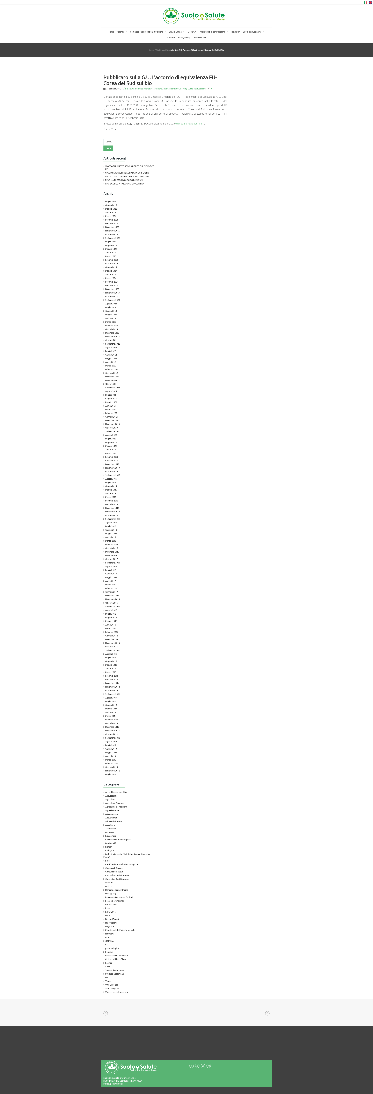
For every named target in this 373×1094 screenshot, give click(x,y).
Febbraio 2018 (111, 544)
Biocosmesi (110, 836)
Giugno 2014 (111, 705)
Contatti (171, 37)
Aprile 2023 (110, 318)
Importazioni (111, 923)
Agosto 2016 (111, 610)
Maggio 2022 (111, 358)
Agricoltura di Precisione (116, 807)
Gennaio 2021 (111, 417)
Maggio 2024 (111, 271)
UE (106, 977)
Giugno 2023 (111, 311)
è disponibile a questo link (189, 123)
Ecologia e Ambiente (114, 901)
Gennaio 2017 (111, 592)
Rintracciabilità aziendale (116, 955)
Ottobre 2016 (111, 603)
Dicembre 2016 (112, 595)
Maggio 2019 (111, 490)
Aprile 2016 (110, 625)
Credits (119, 1084)
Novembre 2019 (112, 468)
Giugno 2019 (111, 486)
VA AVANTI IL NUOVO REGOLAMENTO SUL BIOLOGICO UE (129, 167)
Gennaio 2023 (111, 329)
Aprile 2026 (110, 212)
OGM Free (110, 941)
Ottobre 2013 (111, 734)
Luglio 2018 (110, 526)
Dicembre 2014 (112, 683)
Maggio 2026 (111, 209)
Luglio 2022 (110, 351)
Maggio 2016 (111, 621)
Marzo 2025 (110, 256)
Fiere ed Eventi (112, 919)
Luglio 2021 (110, 395)
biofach (108, 847)
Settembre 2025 (112, 238)
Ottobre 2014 (111, 690)
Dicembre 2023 (112, 289)
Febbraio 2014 (111, 719)
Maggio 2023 (111, 314)
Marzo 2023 (110, 322)
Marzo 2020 (110, 453)
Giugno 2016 (111, 617)
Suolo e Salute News (197, 89)
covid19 (108, 886)
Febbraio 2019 (111, 501)
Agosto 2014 (111, 698)
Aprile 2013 (110, 756)
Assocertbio (110, 829)
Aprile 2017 (110, 581)
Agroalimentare (112, 810)
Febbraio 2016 (111, 632)
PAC (107, 945)
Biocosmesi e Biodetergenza (118, 839)
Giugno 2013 (111, 749)
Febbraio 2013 (111, 763)
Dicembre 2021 (112, 377)
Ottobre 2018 (111, 515)
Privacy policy (109, 1084)
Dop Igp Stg (110, 893)
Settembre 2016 (112, 606)
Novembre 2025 (112, 231)
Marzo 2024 (110, 278)
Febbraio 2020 (111, 457)
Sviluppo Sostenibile (114, 974)
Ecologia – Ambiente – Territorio (119, 897)
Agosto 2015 (111, 654)
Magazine (109, 926)
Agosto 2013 (111, 741)
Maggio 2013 (111, 752)
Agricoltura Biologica (114, 803)
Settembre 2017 (112, 563)
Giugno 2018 (111, 530)
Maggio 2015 (111, 665)
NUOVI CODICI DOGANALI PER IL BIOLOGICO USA (127, 176)
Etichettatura (111, 904)
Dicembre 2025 (112, 227)
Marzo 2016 (110, 628)
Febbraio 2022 (111, 369)
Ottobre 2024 (111, 263)
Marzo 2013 (110, 760)
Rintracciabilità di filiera (115, 959)
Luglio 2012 (110, 774)
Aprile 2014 (110, 712)
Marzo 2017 (110, 584)
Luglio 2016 (110, 614)
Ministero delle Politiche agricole (120, 930)
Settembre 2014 (112, 694)
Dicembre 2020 (112, 420)
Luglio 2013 (110, 745)
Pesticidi (109, 952)
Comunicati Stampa (114, 868)
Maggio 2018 (111, 533)
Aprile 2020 (110, 449)
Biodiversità (110, 843)
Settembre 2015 (112, 650)
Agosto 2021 (111, 391)
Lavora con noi (199, 37)
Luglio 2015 (110, 657)
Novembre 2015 (112, 643)
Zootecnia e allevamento (116, 992)
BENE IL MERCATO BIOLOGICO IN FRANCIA (124, 180)
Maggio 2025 (111, 249)
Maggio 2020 (111, 446)
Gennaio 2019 (111, 504)
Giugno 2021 (111, 398)
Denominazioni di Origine (116, 890)
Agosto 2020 (111, 435)
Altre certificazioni (113, 821)
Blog (107, 861)
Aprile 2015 (110, 668)
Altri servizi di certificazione (212, 32)
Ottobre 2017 (111, 559)
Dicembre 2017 (112, 552)
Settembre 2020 (112, 431)
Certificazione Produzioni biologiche (121, 864)
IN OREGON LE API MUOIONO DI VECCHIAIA (124, 184)
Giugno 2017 (111, 574)
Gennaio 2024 (111, 285)
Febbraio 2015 (111, 676)
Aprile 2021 (110, 406)
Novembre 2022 (112, 336)
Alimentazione (111, 814)
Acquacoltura (111, 796)
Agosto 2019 (111, 479)
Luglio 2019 (110, 482)
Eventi (108, 908)
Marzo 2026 (110, 216)
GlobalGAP (192, 32)
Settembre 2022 (112, 344)
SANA (107, 966)
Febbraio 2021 (111, 413)
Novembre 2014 (112, 687)
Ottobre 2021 (111, 384)
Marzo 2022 (110, 366)
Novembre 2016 (112, 599)
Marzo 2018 (110, 541)
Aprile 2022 (110, 362)
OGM (107, 937)
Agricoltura (110, 799)
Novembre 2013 (112, 730)
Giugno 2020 (111, 442)
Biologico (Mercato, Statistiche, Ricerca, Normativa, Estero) (161, 89)
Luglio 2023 (110, 307)
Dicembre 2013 (112, 727)
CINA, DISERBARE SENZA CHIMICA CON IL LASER (127, 173)
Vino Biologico (111, 985)
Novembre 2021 (112, 380)
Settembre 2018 (112, 519)
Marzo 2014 (110, 716)
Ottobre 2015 (111, 647)
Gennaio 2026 (111, 223)
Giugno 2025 (111, 245)
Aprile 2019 (110, 493)
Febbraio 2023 (111, 325)
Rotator (108, 963)
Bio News (160, 50)
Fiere (107, 915)
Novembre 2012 (112, 771)
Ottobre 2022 (111, 340)
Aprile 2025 (110, 252)
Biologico (109, 850)
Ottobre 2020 (111, 428)
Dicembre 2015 (112, 639)
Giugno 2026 (111, 205)
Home (111, 32)
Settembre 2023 (112, 300)
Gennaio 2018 (111, 548)
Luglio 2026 (110, 201)
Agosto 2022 (111, 347)
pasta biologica (112, 948)
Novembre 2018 (112, 512)
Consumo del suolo (114, 872)
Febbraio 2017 (111, 588)
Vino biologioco (112, 988)
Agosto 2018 (111, 522)
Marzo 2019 (110, 497)
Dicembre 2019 (112, 464)
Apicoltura (110, 825)
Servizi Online (175, 32)
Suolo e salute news (252, 32)
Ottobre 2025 (111, 234)
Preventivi (235, 32)
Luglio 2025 (110, 242)
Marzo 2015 (110, 672)
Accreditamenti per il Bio (116, 792)
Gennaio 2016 (111, 636)
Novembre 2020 (112, 424)
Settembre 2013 (112, 738)
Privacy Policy (184, 37)
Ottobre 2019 (111, 471)
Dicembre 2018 (112, 508)
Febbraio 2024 (111, 282)
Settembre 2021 (112, 387)
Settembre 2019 (112, 475)
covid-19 (109, 883)
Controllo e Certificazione (117, 875)
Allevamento (111, 818)
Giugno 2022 (111, 355)
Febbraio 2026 (111, 220)
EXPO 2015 (110, 912)
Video (108, 981)
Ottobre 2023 (111, 296)
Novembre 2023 (112, 293)
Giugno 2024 (111, 267)
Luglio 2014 (110, 701)
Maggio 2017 (111, 577)
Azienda (120, 32)
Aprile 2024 (110, 274)
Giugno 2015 (111, 661)
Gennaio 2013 (111, 767)
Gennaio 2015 (111, 679)
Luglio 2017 (110, 570)
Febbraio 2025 (111, 260)
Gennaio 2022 (111, 373)
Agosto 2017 (111, 566)
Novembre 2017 (112, 555)
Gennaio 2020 (111, 460)
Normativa (109, 934)
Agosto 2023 (111, 304)
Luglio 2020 (110, 439)
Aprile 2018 (110, 537)
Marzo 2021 (110, 409)
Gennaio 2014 (111, 723)
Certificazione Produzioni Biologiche (146, 32)
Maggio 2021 (111, 402)
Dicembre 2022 (112, 333)
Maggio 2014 (111, 709)
